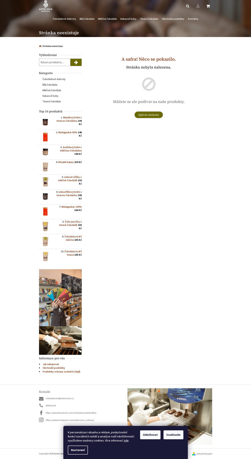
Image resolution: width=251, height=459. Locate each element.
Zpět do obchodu (148, 115)
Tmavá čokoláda (52, 101)
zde (126, 441)
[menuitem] (64, 19)
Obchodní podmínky (54, 368)
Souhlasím (173, 435)
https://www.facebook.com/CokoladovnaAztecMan (71, 413)
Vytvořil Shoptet (204, 453)
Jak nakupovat (51, 364)
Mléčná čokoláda (52, 90)
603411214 (51, 405)
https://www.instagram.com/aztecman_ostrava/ (70, 420)
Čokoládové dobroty (54, 79)
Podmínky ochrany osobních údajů (61, 372)
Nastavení (78, 450)
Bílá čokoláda (50, 85)
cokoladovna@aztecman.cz (60, 398)
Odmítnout (150, 435)
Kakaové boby (51, 96)
